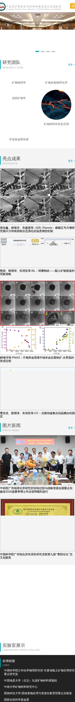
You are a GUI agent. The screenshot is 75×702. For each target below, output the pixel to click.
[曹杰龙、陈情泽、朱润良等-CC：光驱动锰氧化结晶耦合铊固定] (37, 414)
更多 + (71, 64)
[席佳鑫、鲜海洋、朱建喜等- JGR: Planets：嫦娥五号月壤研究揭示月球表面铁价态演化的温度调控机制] (37, 222)
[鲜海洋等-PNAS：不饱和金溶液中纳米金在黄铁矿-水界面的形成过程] (37, 343)
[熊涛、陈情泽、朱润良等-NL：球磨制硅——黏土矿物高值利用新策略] (37, 278)
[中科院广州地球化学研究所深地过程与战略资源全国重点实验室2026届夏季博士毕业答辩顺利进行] (37, 485)
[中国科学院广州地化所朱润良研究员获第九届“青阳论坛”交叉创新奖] (37, 550)
